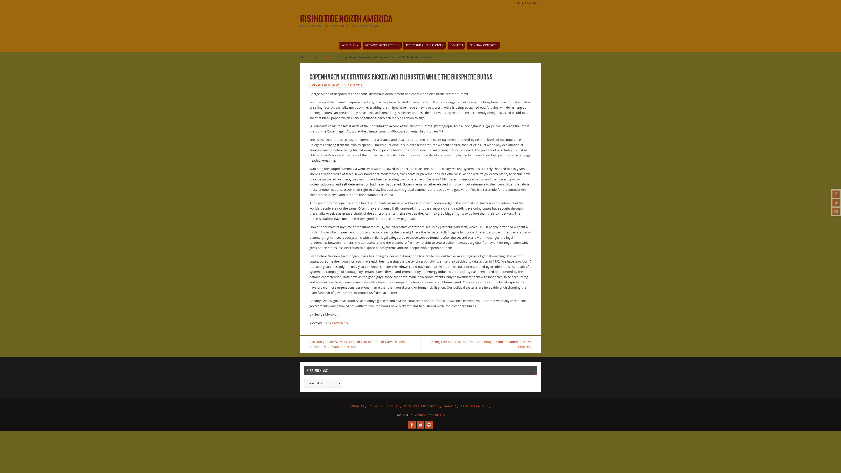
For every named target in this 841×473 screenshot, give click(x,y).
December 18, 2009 (325, 84)
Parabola (419, 415)
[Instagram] (836, 211)
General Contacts (474, 406)
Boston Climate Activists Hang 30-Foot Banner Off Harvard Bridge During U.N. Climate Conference (358, 344)
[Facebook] (836, 194)
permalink (339, 322)
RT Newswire (328, 57)
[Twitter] (836, 202)
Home (310, 57)
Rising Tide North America (346, 18)
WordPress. (437, 415)
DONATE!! (450, 406)
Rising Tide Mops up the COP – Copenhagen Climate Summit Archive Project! (481, 344)
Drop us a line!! (528, 3)
